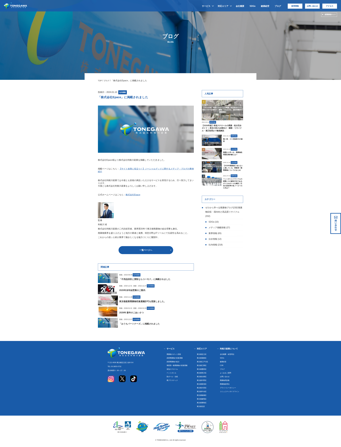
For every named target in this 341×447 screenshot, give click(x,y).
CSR (221, 365)
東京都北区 (201, 406)
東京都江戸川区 (202, 362)
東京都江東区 (201, 365)
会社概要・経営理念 (227, 354)
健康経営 (265, 6)
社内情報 (213, 245)
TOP (100, 81)
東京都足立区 (201, 354)
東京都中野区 (201, 380)
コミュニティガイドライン (229, 391)
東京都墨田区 (201, 369)
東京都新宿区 (201, 384)
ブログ (278, 6)
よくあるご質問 (225, 373)
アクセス (329, 6)
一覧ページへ (145, 250)
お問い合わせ (312, 6)
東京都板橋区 (201, 395)
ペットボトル (171, 373)
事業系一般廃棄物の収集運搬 (177, 365)
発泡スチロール (172, 369)
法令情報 (213, 239)
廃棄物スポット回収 (174, 354)
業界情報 (213, 233)
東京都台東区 (201, 377)
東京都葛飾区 (201, 358)
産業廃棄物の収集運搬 (175, 358)
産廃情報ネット (330, 14)
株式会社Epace (133, 195)
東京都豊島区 (201, 403)
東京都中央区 (201, 391)
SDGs (252, 6)
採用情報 (295, 6)
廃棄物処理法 (225, 384)
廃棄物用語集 (225, 380)
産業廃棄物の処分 (173, 362)
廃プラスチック (172, 380)
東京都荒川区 (201, 373)
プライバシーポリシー (228, 388)
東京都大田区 (201, 388)
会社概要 (240, 6)
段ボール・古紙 (172, 377)
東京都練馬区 (201, 399)
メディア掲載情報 (217, 227)
